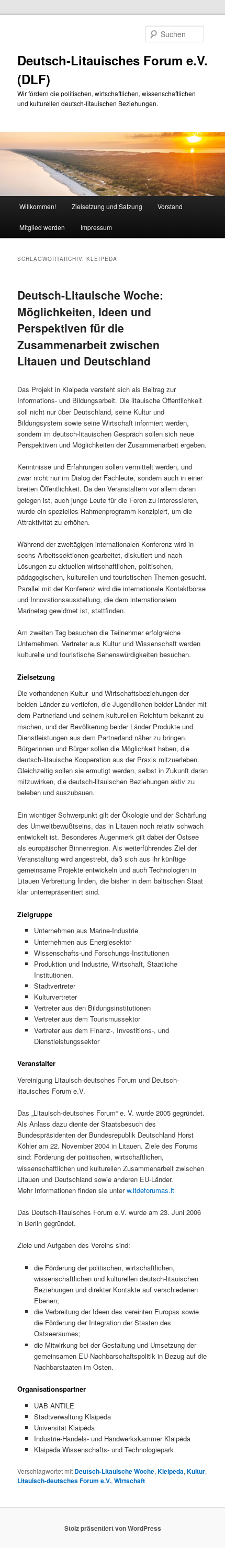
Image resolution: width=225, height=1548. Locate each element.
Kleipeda (171, 1471)
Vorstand (170, 206)
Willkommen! (37, 206)
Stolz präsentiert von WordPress (112, 1528)
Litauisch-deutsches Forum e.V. (64, 1480)
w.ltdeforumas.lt (150, 1190)
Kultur (196, 1471)
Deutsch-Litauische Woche (114, 1471)
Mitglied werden (42, 227)
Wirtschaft (129, 1480)
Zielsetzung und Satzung (107, 206)
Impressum (96, 227)
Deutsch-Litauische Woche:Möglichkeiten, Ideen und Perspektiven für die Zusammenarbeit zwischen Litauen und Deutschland (90, 328)
